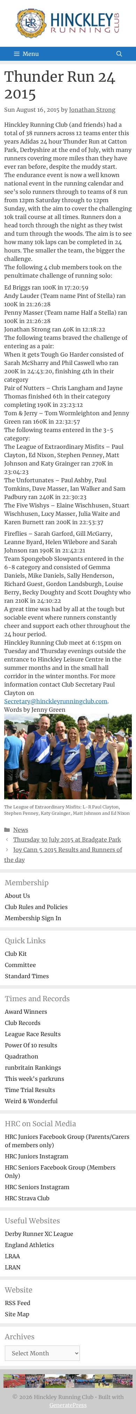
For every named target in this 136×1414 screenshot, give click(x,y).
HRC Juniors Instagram (36, 1156)
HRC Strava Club (27, 1198)
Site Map (17, 1314)
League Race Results (33, 1034)
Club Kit (16, 953)
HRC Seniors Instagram (37, 1187)
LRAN (13, 1267)
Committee (20, 964)
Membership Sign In (33, 918)
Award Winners (26, 1011)
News (20, 829)
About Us (17, 895)
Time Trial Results (30, 1089)
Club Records (22, 1022)
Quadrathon (21, 1056)
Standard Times (27, 976)
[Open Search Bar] (119, 54)
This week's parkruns (34, 1078)
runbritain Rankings (33, 1067)
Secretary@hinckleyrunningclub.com (55, 701)
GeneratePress (68, 1405)
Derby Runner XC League (39, 1233)
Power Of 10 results (31, 1045)
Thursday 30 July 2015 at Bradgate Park (67, 839)
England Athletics (29, 1244)
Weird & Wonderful (31, 1101)
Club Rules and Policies (36, 906)
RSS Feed (17, 1302)
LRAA (12, 1256)
